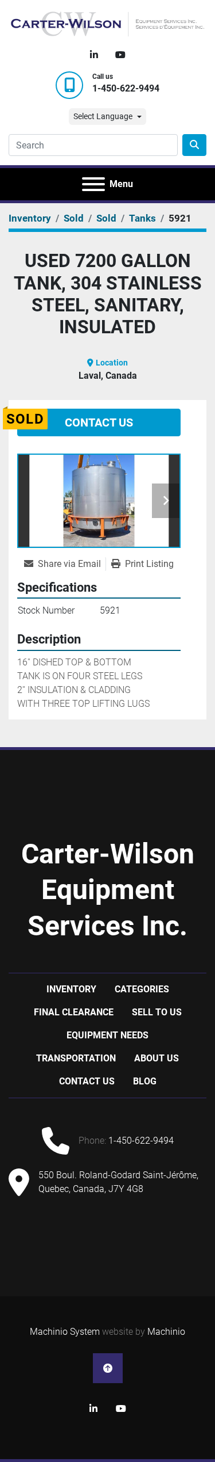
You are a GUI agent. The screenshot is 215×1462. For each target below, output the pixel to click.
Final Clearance (74, 1012)
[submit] (194, 145)
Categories (142, 989)
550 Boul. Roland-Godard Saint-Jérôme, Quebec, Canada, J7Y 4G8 (118, 1182)
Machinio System (65, 1331)
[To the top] (108, 1368)
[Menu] (93, 184)
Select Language (102, 116)
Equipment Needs (107, 1035)
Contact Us (99, 422)
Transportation (76, 1058)
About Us (156, 1058)
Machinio (166, 1331)
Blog (145, 1081)
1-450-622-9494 (125, 88)
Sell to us (157, 1012)
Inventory (71, 989)
